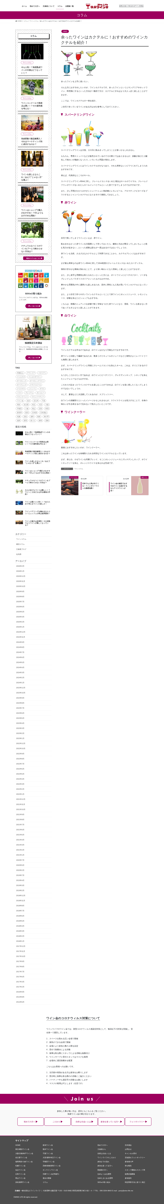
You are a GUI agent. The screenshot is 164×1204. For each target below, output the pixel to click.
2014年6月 (20, 1002)
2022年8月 (20, 759)
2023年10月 (20, 693)
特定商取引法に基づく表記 (135, 1182)
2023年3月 (20, 728)
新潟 (26, 412)
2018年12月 (20, 895)
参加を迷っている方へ (110, 1122)
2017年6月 (20, 977)
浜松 (25, 416)
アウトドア (31, 373)
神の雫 (46, 416)
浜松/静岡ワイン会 (22, 1182)
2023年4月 (20, 723)
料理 (47, 409)
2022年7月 (20, 764)
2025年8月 (20, 596)
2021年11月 (20, 804)
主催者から (101, 1149)
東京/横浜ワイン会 (22, 1149)
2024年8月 (20, 647)
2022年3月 (20, 784)
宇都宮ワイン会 (49, 1162)
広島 (40, 409)
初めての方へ (29, 1122)
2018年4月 (20, 926)
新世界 (19, 412)
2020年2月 (20, 870)
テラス (42, 389)
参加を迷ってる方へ (105, 1166)
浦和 (32, 416)
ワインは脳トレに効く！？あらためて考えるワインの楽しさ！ (37, 503)
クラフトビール (35, 385)
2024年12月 (20, 632)
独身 (38, 416)
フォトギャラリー (137, 1122)
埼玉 (33, 405)
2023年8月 (20, 703)
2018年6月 (20, 916)
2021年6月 (20, 830)
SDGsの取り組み (103, 1182)
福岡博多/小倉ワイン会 (24, 1162)
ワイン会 (20, 401)
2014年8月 (20, 997)
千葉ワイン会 (48, 1153)
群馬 (25, 420)
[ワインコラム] (69, 480)
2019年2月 (20, 890)
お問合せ (128, 1149)
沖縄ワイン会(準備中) (51, 1174)
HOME (17, 1145)
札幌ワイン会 (20, 1166)
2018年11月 (20, 901)
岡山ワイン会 (20, 1178)
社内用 (18, 554)
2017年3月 (20, 982)
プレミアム (29, 393)
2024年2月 (20, 678)
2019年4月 (20, 880)
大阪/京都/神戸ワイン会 (24, 1153)
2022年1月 (20, 794)
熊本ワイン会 (48, 1149)
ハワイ (19, 393)
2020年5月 (20, 865)
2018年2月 (20, 936)
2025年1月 (20, 627)
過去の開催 (47, 1178)
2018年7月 (20, 911)
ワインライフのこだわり (106, 1157)
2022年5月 (20, 774)
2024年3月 (20, 672)
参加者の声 (129, 1162)
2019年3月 (20, 885)
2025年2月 (20, 622)
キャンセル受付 (131, 1153)
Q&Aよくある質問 (104, 1174)
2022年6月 (20, 769)
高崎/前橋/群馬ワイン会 (52, 1166)
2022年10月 (20, 748)
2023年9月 (20, 698)
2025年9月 (20, 591)
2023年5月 (20, 718)
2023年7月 (20, 708)
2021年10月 (20, 809)
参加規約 (128, 1178)
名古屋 (26, 405)
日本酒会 (43, 412)
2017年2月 (20, 987)
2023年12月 (20, 688)
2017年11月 (20, 951)
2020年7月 (20, 860)
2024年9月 (20, 642)
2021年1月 (20, 855)
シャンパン (32, 389)
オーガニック (21, 381)
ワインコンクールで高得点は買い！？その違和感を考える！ (31, 106)
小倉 (26, 409)
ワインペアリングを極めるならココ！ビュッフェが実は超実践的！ (37, 512)
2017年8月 (20, 967)
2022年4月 (20, 779)
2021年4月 (20, 840)
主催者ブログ (21, 549)
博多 (18, 405)
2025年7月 (20, 602)
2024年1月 (20, 683)
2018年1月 (20, 941)
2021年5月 (20, 835)
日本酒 (34, 412)
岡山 (33, 409)
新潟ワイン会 (48, 1145)
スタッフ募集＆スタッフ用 (135, 1170)
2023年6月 (20, 713)
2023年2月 (20, 733)
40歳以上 (20, 373)
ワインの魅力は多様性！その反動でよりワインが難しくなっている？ (37, 523)
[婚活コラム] (140, 482)
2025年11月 (20, 581)
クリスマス (21, 389)
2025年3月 (20, 617)
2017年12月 (20, 946)
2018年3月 (20, 931)
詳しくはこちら (33, 306)
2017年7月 (20, 972)
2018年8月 (20, 906)
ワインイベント (22, 397)
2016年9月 (20, 992)
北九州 (36, 401)
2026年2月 (20, 566)
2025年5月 (20, 612)
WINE (65, 31)
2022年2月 (20, 789)
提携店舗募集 (130, 1174)
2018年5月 (20, 921)
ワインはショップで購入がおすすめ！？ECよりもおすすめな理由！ (32, 213)
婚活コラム (20, 544)
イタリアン (42, 373)
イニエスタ (21, 377)
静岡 (40, 420)
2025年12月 (20, 576)
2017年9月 (20, 961)
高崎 (47, 420)
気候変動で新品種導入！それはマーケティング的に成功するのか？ (31, 141)
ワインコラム (78, 469)
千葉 (43, 401)
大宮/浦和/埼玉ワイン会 (52, 1157)
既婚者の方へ (102, 1170)
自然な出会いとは (83, 1122)
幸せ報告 (128, 1166)
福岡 (18, 420)
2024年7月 (20, 652)
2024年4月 (20, 667)
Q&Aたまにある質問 (105, 1178)
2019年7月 (20, 875)
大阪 (47, 405)
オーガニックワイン (37, 381)
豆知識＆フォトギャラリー (135, 1157)
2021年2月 (20, 850)
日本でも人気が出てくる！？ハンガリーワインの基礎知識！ (90, 485)
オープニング (21, 385)
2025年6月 (20, 607)
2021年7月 (20, 825)
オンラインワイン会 (50, 1170)
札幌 (18, 416)
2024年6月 (20, 657)
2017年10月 (20, 956)
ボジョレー (41, 393)
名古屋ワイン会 (21, 1157)
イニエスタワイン (34, 377)
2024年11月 (20, 637)
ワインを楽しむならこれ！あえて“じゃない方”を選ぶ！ (31, 177)
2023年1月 (20, 738)
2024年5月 (20, 662)
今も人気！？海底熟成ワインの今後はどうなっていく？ (31, 70)
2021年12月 (20, 799)
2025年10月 (20, 586)
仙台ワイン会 (20, 1170)
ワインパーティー (38, 397)
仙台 (28, 401)
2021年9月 (20, 814)
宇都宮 (19, 409)
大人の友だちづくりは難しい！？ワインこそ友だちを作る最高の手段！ (37, 492)
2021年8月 (20, 819)
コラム (45, 1182)
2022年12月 (20, 743)
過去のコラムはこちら (33, 258)
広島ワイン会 (20, 1174)
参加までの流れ (103, 1162)
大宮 (40, 405)
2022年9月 (20, 754)
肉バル (32, 420)
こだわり (56, 1122)
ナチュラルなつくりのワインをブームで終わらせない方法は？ (31, 248)
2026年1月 (20, 571)
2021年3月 (20, 845)
